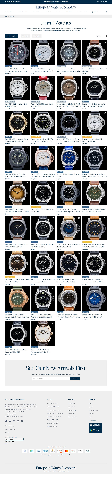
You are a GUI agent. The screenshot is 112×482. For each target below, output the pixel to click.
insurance (37, 11)
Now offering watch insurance (56, 1)
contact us (57, 30)
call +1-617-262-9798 (102, 1)
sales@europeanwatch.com (12, 1)
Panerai (12, 16)
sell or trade (81, 11)
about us (69, 11)
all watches (9, 11)
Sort (98, 36)
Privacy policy (9, 425)
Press (90, 417)
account (97, 11)
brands (48, 11)
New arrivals (71, 407)
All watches (71, 403)
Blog (90, 403)
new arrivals (23, 11)
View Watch (17, 52)
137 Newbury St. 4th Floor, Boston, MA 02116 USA (20, 406)
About (91, 407)
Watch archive (72, 417)
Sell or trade (71, 413)
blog (58, 11)
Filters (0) (10, 36)
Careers (91, 413)
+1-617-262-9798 (10, 414)
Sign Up (74, 378)
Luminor (25, 36)
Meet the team (93, 410)
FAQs (7, 432)
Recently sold (72, 410)
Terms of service (10, 429)
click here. (78, 30)
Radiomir (36, 36)
